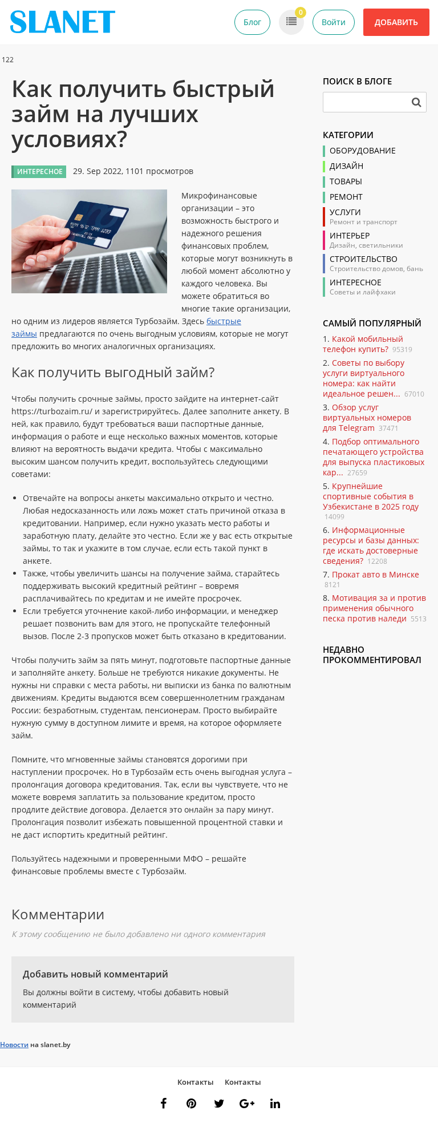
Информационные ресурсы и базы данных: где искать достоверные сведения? (371, 545)
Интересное (356, 282)
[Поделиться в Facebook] (163, 1103)
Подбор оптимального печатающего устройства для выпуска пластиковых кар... (373, 457)
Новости (14, 1044)
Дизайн (346, 166)
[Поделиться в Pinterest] (191, 1103)
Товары (346, 181)
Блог (252, 22)
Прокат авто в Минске (375, 574)
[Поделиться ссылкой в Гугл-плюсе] (247, 1103)
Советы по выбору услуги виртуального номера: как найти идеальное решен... (363, 378)
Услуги (345, 212)
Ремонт (346, 196)
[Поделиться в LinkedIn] (275, 1103)
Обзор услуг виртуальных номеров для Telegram (367, 417)
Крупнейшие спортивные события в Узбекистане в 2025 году (371, 496)
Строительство (364, 259)
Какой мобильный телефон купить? (363, 343)
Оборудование (363, 150)
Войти (334, 22)
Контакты (195, 1081)
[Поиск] (416, 102)
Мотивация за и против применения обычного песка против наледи (374, 608)
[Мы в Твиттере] (219, 1103)
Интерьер (350, 235)
